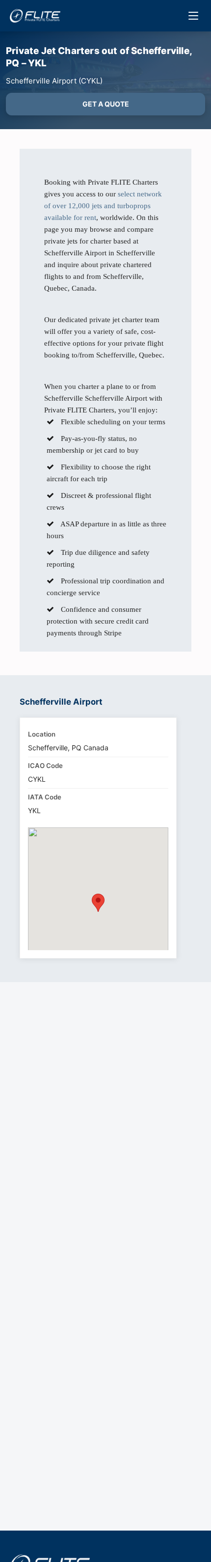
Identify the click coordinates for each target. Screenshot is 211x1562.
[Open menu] (193, 16)
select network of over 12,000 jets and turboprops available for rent (103, 205)
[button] (98, 903)
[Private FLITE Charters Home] (35, 16)
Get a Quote (105, 104)
